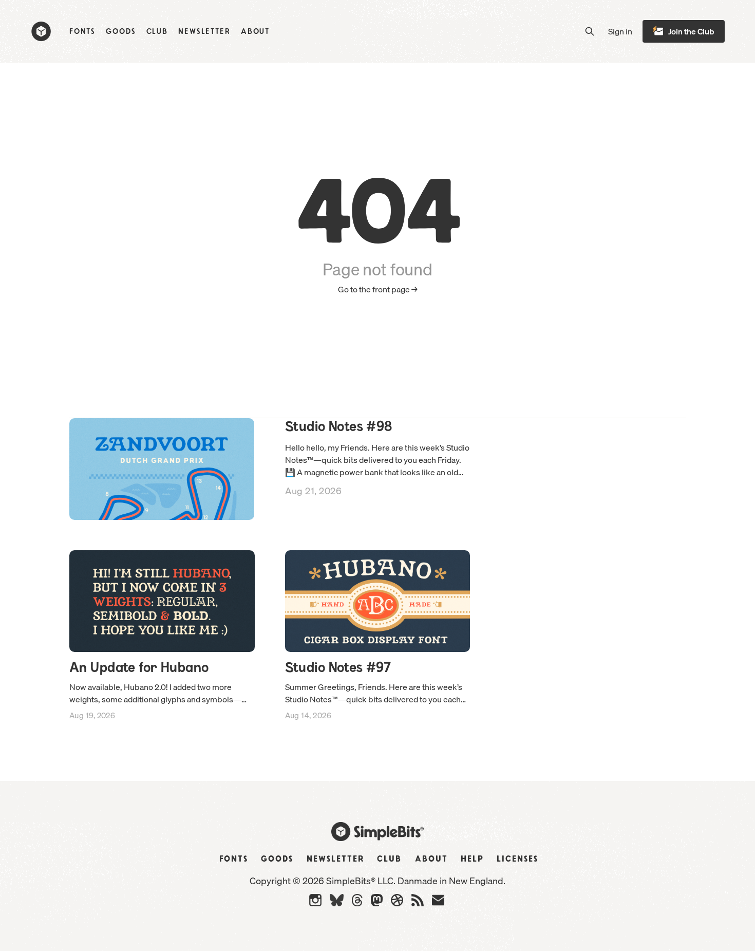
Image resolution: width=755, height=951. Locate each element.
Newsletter (204, 31)
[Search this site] (589, 31)
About (255, 31)
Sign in (620, 31)
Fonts (82, 31)
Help (472, 859)
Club (157, 31)
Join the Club (691, 31)
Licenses (517, 859)
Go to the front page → (378, 289)
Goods (121, 31)
